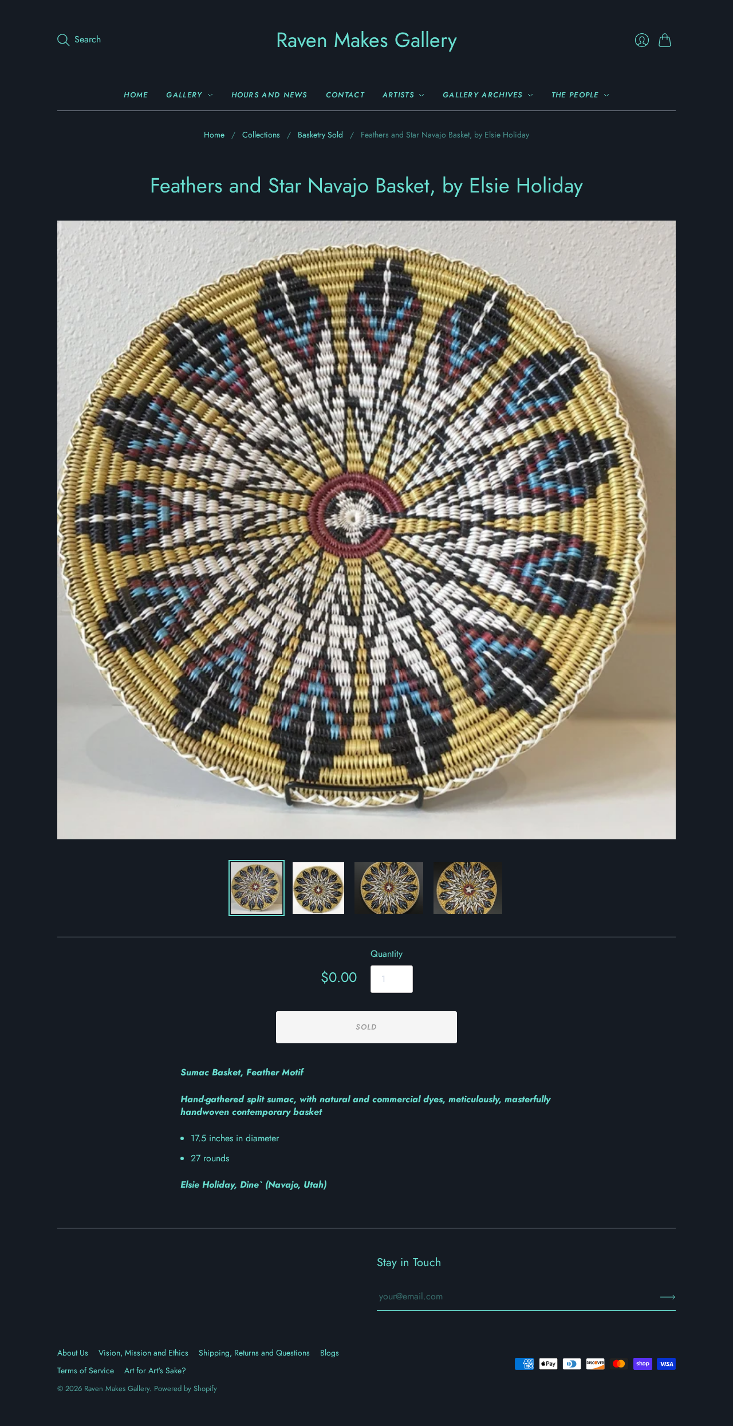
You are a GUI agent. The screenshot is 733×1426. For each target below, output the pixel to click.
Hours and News (269, 94)
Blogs (329, 1352)
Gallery (184, 94)
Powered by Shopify (185, 1388)
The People (575, 94)
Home (136, 94)
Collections (261, 134)
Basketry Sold (320, 134)
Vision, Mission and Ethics (143, 1352)
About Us (72, 1352)
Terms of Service (85, 1370)
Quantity (387, 954)
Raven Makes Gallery (366, 39)
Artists (398, 94)
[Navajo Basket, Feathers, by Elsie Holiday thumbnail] (256, 888)
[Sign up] (668, 1296)
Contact (345, 94)
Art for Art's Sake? (155, 1370)
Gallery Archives (483, 94)
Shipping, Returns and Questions (254, 1352)
